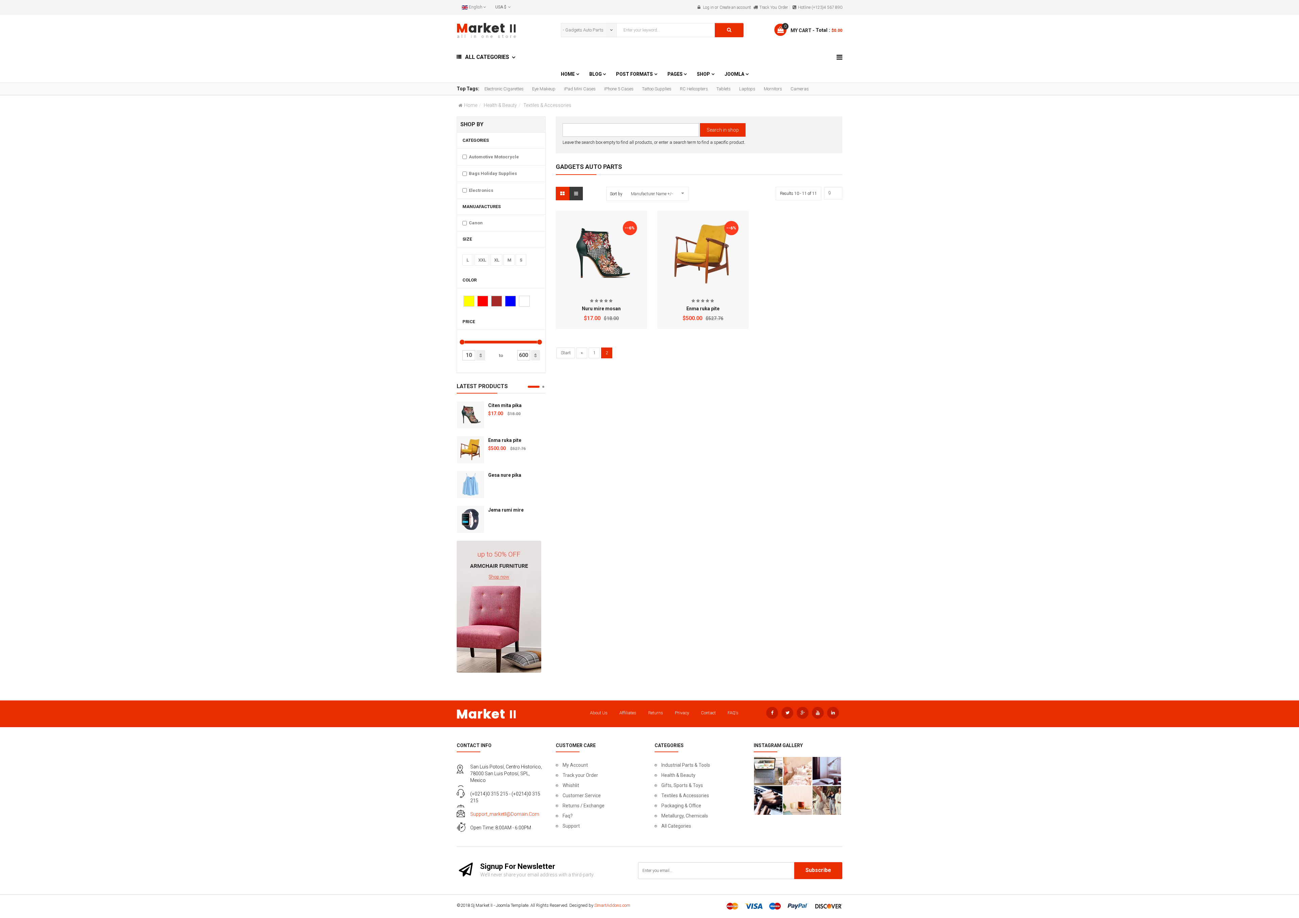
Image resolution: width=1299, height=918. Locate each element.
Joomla (734, 74)
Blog (596, 74)
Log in (708, 7)
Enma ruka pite (504, 440)
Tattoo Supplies (656, 88)
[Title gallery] (768, 771)
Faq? (568, 816)
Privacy (682, 712)
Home (568, 74)
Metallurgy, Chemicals (684, 816)
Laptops (747, 88)
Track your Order (580, 775)
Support (571, 826)
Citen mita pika (505, 405)
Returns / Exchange (584, 805)
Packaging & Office (681, 805)
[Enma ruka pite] (470, 449)
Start (566, 352)
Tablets (723, 88)
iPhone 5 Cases (619, 88)
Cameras (800, 88)
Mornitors (773, 88)
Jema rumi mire (506, 510)
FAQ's (733, 712)
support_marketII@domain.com (504, 814)
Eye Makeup (543, 88)
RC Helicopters (694, 88)
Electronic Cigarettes (504, 88)
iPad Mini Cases (580, 88)
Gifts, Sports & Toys (682, 785)
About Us (599, 712)
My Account (575, 765)
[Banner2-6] (499, 606)
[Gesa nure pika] (470, 484)
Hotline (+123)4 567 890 (820, 7)
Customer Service (582, 795)
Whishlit (571, 785)
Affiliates (627, 712)
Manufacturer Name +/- (652, 194)
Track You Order (773, 7)
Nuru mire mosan (601, 308)
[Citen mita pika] (470, 414)
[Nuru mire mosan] (601, 254)
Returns (655, 712)
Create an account (735, 7)
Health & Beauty (500, 105)
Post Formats (634, 74)
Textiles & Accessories (685, 795)
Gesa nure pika (504, 475)
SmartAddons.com (612, 905)
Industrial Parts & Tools (685, 765)
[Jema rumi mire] (470, 519)
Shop (703, 74)
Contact (708, 712)
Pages (675, 74)
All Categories (676, 826)
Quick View (601, 219)
